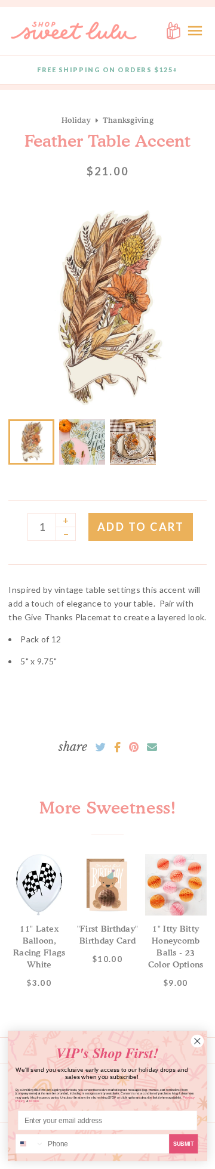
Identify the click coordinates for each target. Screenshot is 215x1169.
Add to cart (141, 526)
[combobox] (30, 1143)
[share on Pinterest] (134, 747)
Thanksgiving (128, 120)
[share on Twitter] (101, 747)
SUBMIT (183, 1143)
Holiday (76, 120)
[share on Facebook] (117, 747)
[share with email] (152, 747)
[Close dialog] (197, 1041)
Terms (34, 1101)
